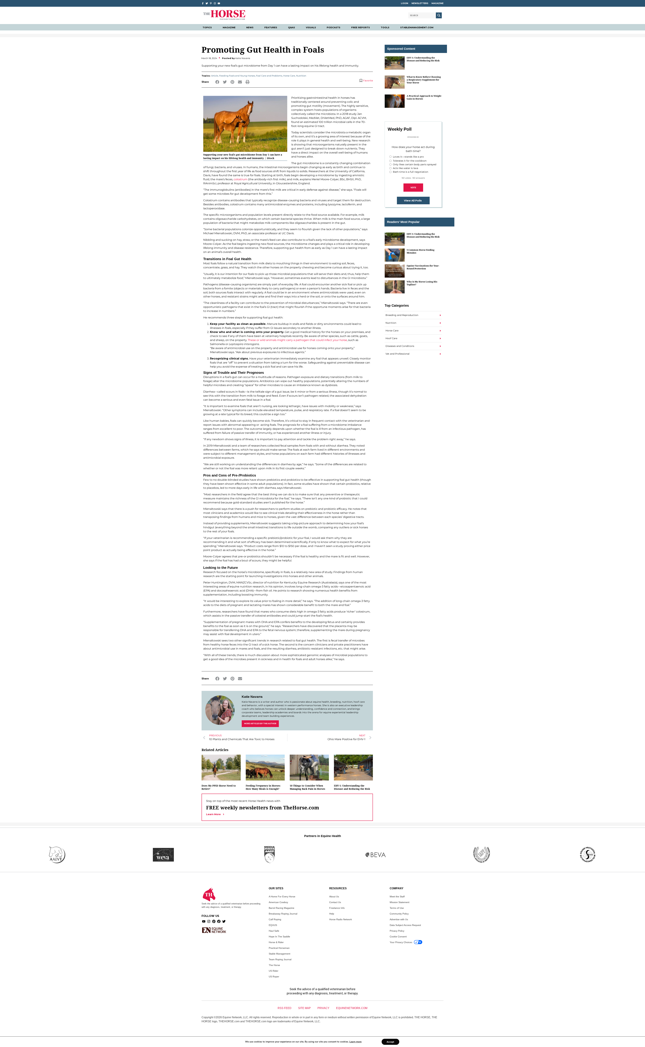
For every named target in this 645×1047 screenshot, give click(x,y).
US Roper (274, 976)
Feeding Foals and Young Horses (237, 75)
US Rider (273, 970)
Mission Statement (399, 902)
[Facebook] (219, 921)
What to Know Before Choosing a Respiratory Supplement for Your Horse (424, 79)
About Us (334, 896)
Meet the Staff (397, 896)
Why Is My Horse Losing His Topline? (422, 283)
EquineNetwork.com (351, 1008)
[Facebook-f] (203, 3)
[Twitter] (207, 3)
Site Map (304, 1008)
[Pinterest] (214, 921)
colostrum (240, 179)
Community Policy (399, 913)
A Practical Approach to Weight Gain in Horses (424, 97)
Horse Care (289, 75)
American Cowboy (278, 902)
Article (214, 75)
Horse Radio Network (340, 919)
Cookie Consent (398, 936)
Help (331, 913)
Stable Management (279, 953)
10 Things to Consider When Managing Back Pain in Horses (307, 787)
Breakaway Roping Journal (283, 913)
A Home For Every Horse (282, 896)
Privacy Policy (397, 930)
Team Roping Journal (280, 959)
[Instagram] (215, 3)
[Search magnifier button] (439, 15)
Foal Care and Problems (269, 75)
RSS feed (284, 1008)
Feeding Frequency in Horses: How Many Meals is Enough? (263, 787)
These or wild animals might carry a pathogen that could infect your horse (297, 340)
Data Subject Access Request (405, 925)
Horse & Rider (276, 942)
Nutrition (301, 75)
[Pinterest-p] (211, 3)
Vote (413, 187)
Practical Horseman (279, 948)
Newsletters (420, 3)
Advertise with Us (399, 919)
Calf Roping (275, 919)
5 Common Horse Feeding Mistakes (420, 251)
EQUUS (273, 925)
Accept (390, 1041)
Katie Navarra (252, 696)
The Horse (274, 965)
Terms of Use (397, 908)
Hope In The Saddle (279, 936)
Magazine (437, 3)
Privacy (323, 1008)
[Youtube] (203, 921)
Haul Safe (274, 930)
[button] (217, 82)
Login (404, 3)
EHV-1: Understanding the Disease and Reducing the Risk (352, 787)
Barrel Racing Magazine (281, 908)
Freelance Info (337, 908)
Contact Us (335, 902)
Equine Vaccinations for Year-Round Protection (423, 267)
